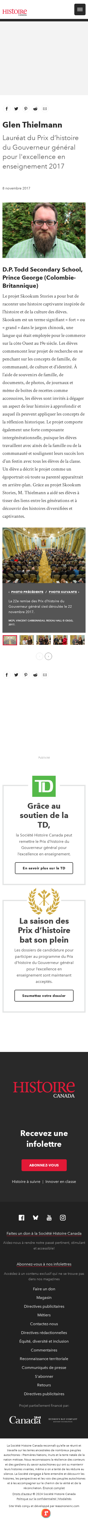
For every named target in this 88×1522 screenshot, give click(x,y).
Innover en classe (60, 1181)
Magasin (44, 1297)
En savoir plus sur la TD (44, 868)
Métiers (44, 1315)
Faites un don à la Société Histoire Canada (44, 1233)
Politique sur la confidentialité (36, 1499)
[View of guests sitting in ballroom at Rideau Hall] (44, 555)
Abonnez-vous (48, 1165)
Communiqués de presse (44, 1367)
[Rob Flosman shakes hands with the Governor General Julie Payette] (77, 639)
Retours (44, 1385)
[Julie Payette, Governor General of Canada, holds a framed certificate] (60, 639)
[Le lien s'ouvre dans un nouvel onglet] (44, 1513)
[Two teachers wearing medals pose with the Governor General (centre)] (43, 639)
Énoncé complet (54, 1488)
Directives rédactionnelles (44, 1332)
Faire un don (44, 1289)
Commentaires (44, 1350)
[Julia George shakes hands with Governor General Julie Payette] (27, 639)
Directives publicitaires (44, 1306)
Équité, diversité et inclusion (44, 1341)
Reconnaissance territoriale (44, 1358)
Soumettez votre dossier (44, 996)
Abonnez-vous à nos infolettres (44, 1264)
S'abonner (44, 1376)
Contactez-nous (44, 1323)
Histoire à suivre (26, 1181)
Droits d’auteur (22, 1494)
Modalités (64, 1499)
